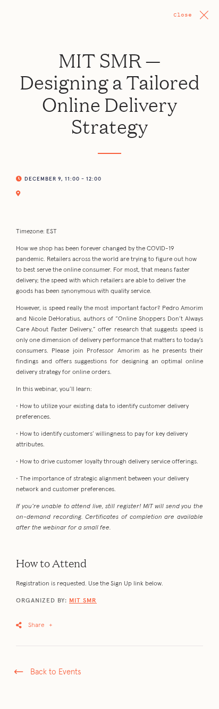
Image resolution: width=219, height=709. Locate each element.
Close (182, 15)
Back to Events (55, 672)
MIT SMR (83, 601)
